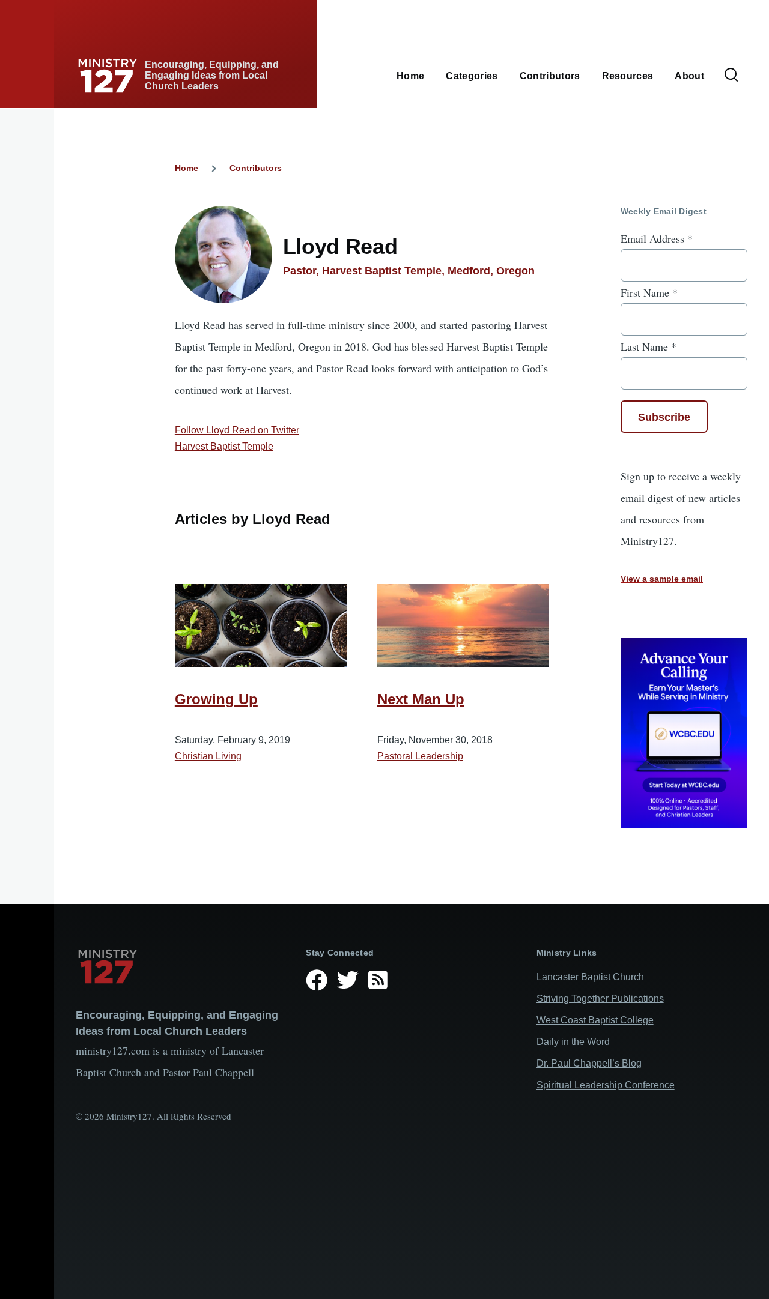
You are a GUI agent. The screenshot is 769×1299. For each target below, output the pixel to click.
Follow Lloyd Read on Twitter (237, 430)
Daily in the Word (573, 1042)
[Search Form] (731, 75)
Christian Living (208, 756)
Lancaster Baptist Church (590, 977)
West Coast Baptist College (595, 1020)
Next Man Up (420, 699)
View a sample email (662, 578)
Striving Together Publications (600, 998)
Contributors (255, 168)
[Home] (181, 966)
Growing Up (216, 699)
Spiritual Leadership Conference (605, 1085)
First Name (649, 292)
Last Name (648, 346)
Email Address (657, 238)
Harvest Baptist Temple (224, 446)
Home (186, 168)
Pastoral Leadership (420, 756)
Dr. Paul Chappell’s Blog (589, 1063)
